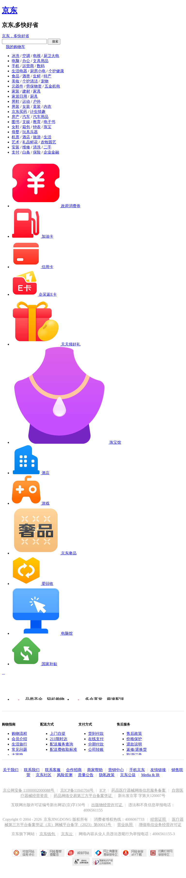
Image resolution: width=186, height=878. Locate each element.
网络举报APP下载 (134, 853)
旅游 (37, 137)
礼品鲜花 (30, 142)
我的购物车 (15, 47)
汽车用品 (40, 117)
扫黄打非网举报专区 (161, 853)
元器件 (17, 86)
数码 (41, 66)
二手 (47, 147)
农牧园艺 (48, 142)
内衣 (47, 106)
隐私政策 (107, 775)
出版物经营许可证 (107, 805)
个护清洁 (30, 81)
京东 (9, 10)
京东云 (67, 834)
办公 (26, 61)
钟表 (37, 127)
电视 (37, 56)
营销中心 (116, 770)
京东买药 (19, 112)
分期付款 (96, 744)
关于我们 (10, 770)
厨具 (34, 96)
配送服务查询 (61, 744)
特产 (47, 76)
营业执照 (125, 825)
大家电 (17, 755)
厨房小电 (38, 71)
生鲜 (37, 76)
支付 (15, 152)
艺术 (15, 142)
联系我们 (31, 770)
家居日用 (19, 96)
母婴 (15, 132)
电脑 (15, 61)
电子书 (49, 122)
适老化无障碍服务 (81, 861)
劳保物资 (34, 86)
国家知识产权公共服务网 (102, 861)
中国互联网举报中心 (106, 853)
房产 (15, 117)
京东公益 (128, 775)
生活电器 (19, 71)
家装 (15, 91)
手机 (15, 66)
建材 (26, 91)
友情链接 (158, 770)
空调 (26, 56)
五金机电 (52, 86)
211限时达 (58, 739)
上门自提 (57, 733)
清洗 (37, 147)
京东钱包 (47, 834)
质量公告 (85, 775)
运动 (26, 101)
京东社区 (43, 775)
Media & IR (150, 775)
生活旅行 (19, 744)
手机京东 (137, 770)
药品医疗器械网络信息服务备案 (139, 790)
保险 (37, 152)
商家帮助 (95, 770)
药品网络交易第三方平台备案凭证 (83, 796)
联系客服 (53, 770)
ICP (103, 790)
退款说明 (134, 744)
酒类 (26, 76)
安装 (15, 147)
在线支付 (96, 739)
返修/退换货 (136, 749)
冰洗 (15, 56)
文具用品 (40, 61)
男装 (15, 106)
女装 (26, 106)
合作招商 (74, 770)
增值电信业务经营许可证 (160, 825)
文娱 (26, 122)
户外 (37, 101)
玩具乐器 (30, 132)
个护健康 (56, 71)
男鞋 (15, 101)
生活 (47, 137)
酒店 (26, 137)
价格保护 (134, 739)
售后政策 (134, 733)
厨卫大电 (51, 56)
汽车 (26, 117)
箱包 (26, 127)
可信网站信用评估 (24, 853)
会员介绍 (19, 739)
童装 (37, 106)
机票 (15, 137)
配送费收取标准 (63, 749)
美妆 (15, 81)
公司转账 (96, 749)
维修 (26, 147)
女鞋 (15, 127)
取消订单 (134, 755)
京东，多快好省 (15, 36)
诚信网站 (79, 853)
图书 (15, 122)
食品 (15, 76)
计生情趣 (38, 112)
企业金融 (51, 152)
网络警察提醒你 (51, 853)
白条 (26, 152)
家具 (37, 91)
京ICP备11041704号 (77, 790)
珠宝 (47, 127)
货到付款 (96, 733)
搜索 (54, 41)
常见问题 (19, 749)
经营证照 (158, 819)
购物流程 (19, 733)
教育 (37, 122)
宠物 (44, 81)
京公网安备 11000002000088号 (29, 790)
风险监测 (64, 775)
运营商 (28, 66)
